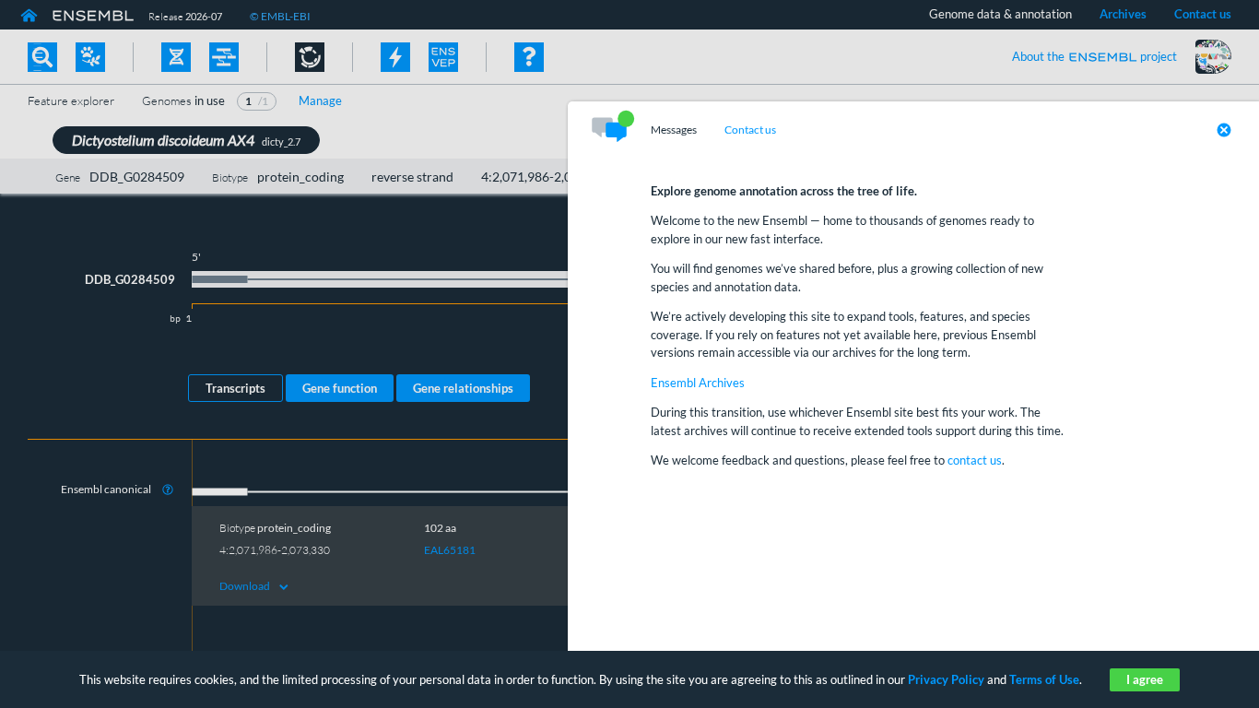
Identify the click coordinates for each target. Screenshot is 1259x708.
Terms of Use (1044, 679)
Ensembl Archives (698, 382)
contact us (974, 460)
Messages (674, 130)
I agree (1144, 679)
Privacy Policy (946, 679)
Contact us (750, 130)
